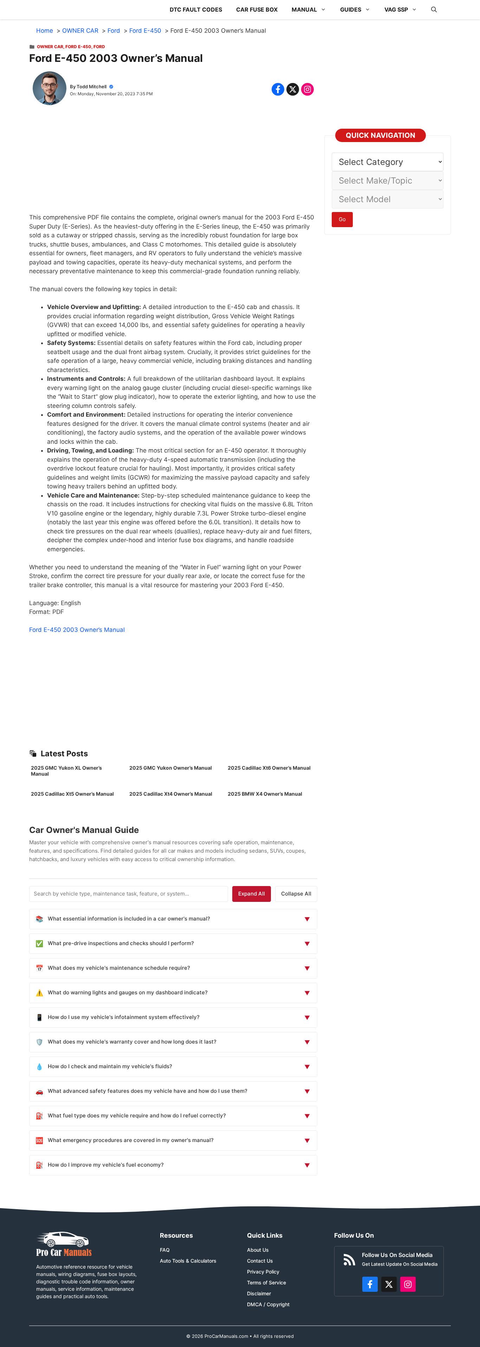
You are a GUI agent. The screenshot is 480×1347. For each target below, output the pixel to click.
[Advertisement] (173, 164)
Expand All (251, 893)
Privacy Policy (263, 1272)
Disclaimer (259, 1293)
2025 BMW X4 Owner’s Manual (265, 794)
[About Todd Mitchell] (49, 89)
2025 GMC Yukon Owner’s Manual (170, 768)
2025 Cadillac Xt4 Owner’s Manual (170, 794)
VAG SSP (396, 9)
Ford (99, 46)
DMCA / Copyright (268, 1304)
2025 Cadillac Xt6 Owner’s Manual (269, 768)
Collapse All (296, 893)
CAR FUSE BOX (257, 9)
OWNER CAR (50, 46)
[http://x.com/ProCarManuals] (389, 1284)
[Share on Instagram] (307, 89)
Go (342, 219)
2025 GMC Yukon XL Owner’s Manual (66, 771)
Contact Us (260, 1261)
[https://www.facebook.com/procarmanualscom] (370, 1284)
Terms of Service (266, 1282)
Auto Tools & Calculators (188, 1261)
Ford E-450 (78, 46)
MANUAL (304, 9)
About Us (258, 1250)
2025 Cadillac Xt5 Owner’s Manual (72, 794)
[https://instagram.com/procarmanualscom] (408, 1284)
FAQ (165, 1250)
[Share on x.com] (292, 89)
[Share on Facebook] (278, 89)
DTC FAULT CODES (196, 9)
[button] (434, 9)
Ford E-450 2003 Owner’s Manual (77, 629)
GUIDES (350, 9)
